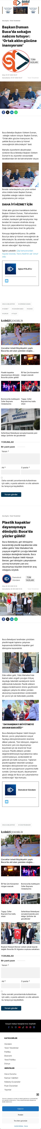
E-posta (25, 467)
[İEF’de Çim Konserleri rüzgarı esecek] (30, 362)
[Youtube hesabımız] (19, 1027)
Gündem (8, 1044)
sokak (30, 309)
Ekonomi (8, 1056)
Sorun (5, 313)
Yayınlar (7, 1090)
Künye (26, 1126)
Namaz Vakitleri (11, 1078)
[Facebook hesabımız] (8, 1027)
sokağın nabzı (18, 309)
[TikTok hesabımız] (23, 1027)
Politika (7, 1052)
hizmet (6, 309)
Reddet (20, 1115)
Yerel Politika (10, 1060)
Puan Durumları (11, 1086)
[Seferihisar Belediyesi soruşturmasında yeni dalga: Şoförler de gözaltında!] (20, 419)
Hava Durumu (10, 1074)
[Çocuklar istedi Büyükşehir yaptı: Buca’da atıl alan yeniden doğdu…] (20, 334)
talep (15, 313)
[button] (38, 1094)
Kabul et (20, 1109)
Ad (4, 467)
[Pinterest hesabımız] (27, 1027)
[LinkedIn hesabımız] (34, 1027)
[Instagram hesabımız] (16, 1027)
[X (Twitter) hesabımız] (12, 1027)
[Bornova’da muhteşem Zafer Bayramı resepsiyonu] (10, 388)
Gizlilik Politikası (18, 1126)
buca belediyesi (9, 304)
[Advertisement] (20, 123)
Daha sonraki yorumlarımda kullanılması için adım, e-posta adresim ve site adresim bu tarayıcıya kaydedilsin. (20, 483)
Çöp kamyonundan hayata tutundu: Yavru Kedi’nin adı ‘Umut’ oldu (20, 254)
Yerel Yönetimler (33, 78)
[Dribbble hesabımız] (30, 1027)
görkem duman (25, 304)
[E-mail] (6, 281)
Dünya (7, 1064)
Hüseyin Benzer (25, 825)
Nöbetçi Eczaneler (12, 1082)
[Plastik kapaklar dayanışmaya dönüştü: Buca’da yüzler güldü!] (10, 362)
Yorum (5, 451)
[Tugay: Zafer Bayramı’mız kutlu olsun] (30, 388)
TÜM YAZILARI (34, 60)
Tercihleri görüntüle (20, 1121)
